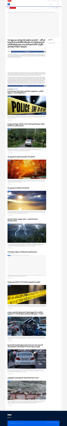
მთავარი (9, 96)
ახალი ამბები (13, 7)
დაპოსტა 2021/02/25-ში (11, 48)
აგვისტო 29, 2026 (13, 253)
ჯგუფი (58, 422)
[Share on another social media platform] (45, 51)
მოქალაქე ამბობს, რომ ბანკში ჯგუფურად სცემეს (24, 282)
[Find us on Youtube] (56, 8)
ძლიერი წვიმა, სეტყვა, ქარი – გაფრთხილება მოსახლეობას (23, 220)
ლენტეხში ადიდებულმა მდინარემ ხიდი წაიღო (23, 378)
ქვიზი (56, 422)
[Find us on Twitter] (53, 8)
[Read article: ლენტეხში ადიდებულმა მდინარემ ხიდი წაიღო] (27, 390)
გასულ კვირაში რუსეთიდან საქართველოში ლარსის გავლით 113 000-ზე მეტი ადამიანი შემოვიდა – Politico (26, 313)
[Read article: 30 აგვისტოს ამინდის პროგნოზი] (27, 200)
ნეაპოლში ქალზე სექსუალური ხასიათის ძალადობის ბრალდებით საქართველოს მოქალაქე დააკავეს (25, 345)
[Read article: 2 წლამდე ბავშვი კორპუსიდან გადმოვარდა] (27, 264)
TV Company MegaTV (13, 423)
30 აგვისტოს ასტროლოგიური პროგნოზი (21, 157)
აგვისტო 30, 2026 (13, 94)
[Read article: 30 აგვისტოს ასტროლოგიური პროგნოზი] (27, 169)
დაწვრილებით (10, 152)
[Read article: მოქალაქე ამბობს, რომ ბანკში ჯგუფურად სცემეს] (27, 294)
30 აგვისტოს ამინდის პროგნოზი (18, 188)
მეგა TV (9, 94)
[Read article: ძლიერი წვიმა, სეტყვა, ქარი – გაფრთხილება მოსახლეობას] (27, 233)
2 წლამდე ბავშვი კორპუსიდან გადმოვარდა (22, 252)
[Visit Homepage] (9, 4)
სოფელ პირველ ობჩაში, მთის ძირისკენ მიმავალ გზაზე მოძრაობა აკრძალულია (26, 124)
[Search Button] (58, 4)
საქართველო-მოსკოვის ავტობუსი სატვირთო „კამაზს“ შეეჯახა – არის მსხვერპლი (26, 92)
